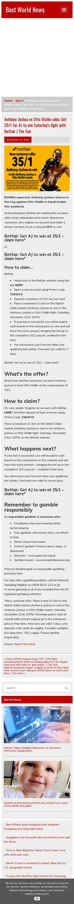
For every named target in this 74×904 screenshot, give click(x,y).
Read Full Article (24, 644)
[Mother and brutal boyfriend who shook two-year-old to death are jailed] (37, 797)
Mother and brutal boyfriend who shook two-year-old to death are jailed (36, 804)
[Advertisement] (37, 57)
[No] (69, 891)
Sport (19, 100)
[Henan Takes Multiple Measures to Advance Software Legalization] (37, 742)
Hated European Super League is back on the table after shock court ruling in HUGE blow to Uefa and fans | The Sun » (36, 670)
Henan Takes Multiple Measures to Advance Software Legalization (32, 749)
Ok (37, 898)
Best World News (25, 9)
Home (8, 100)
